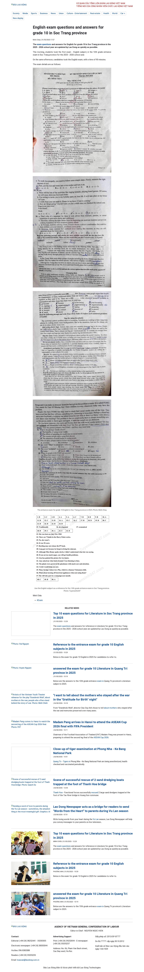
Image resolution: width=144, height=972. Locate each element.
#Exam (40, 600)
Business (44, 13)
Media (25, 13)
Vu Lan (96, 819)
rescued (94, 792)
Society (16, 13)
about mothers (110, 708)
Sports (34, 13)
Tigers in (66, 761)
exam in (100, 681)
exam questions (44, 44)
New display (18, 18)
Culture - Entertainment (77, 13)
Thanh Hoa (57, 792)
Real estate (95, 13)
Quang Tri (57, 761)
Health (106, 13)
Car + (122, 13)
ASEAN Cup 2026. (101, 737)
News (53, 13)
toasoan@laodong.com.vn (28, 960)
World (114, 13)
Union (61, 13)
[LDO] (30, 623)
